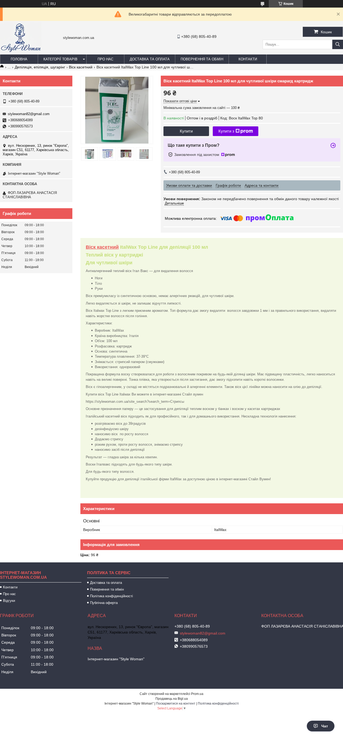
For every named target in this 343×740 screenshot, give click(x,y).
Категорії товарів (60, 59)
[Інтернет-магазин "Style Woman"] (20, 52)
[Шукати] (337, 44)
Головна (19, 59)
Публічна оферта (104, 603)
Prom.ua (197, 694)
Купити (186, 131)
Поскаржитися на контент (175, 703)
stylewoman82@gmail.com (29, 114)
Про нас (105, 59)
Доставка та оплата (150, 59)
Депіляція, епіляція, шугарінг (40, 67)
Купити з (226, 131)
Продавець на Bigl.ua (171, 699)
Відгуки (9, 601)
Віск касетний (80, 67)
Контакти (247, 59)
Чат (324, 726)
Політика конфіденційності (111, 596)
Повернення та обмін (202, 59)
